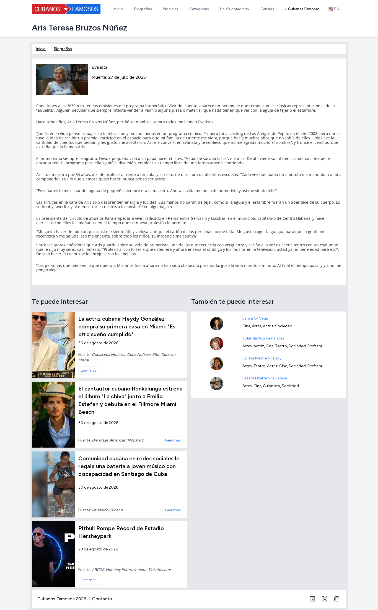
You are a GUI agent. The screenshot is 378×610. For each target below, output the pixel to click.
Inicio (41, 49)
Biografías (63, 49)
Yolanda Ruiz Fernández (263, 338)
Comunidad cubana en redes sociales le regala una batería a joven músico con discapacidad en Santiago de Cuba (129, 466)
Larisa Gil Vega (255, 318)
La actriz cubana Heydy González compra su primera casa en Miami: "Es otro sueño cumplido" (126, 326)
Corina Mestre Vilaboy (261, 358)
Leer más (89, 370)
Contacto (102, 598)
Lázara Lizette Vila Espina (264, 378)
